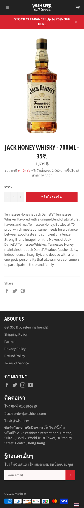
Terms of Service (16, 363)
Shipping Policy (16, 334)
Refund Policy (14, 356)
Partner (10, 341)
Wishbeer (20, 494)
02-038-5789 (28, 406)
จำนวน (8, 187)
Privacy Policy (15, 348)
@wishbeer (20, 420)
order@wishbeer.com (30, 413)
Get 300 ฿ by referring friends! (26, 327)
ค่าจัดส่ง (24, 170)
